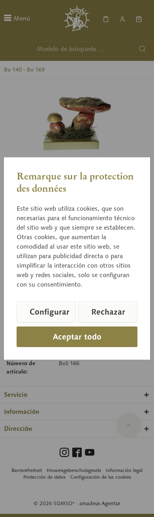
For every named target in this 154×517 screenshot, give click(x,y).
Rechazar (108, 312)
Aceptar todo (77, 337)
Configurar (49, 312)
